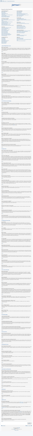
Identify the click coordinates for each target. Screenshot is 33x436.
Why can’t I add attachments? (5, 32)
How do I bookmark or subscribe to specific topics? (22, 31)
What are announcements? (4, 41)
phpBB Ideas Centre (4, 407)
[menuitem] (28, 426)
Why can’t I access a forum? (5, 31)
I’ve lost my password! (4, 15)
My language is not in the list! (5, 22)
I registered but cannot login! (5, 13)
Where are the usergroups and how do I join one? (22, 13)
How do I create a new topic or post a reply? (6, 27)
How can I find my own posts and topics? (21, 28)
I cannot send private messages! (20, 18)
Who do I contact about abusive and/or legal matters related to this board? (24, 39)
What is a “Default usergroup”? (20, 15)
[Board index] (16, 5)
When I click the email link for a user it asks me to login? (8, 25)
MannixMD (18, 427)
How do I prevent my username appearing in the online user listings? (8, 20)
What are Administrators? (19, 11)
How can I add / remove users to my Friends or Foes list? (23, 23)
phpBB (14, 429)
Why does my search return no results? (21, 26)
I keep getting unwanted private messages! (21, 19)
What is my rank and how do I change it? (6, 24)
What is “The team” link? (19, 16)
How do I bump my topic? (4, 35)
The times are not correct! (4, 21)
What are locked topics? (4, 42)
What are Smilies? (4, 39)
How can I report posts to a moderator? (6, 33)
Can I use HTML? (3, 38)
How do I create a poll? (4, 29)
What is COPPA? (3, 12)
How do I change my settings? (5, 19)
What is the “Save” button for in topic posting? (6, 34)
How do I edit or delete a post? (5, 28)
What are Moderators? (19, 12)
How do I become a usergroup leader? (21, 14)
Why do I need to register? (4, 11)
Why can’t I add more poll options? (5, 30)
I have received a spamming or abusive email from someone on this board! (24, 20)
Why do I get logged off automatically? (6, 16)
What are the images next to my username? (6, 23)
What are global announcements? (5, 40)
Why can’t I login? (3, 14)
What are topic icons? (4, 43)
